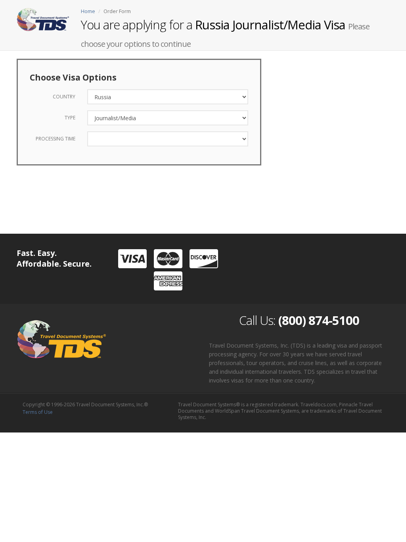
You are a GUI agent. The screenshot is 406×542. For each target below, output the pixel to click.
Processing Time (55, 138)
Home (88, 11)
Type (70, 117)
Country (64, 96)
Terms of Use (38, 412)
